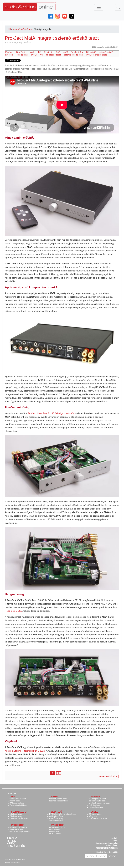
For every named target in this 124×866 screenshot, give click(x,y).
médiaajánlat (112, 845)
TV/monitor (57, 825)
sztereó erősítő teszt (23, 29)
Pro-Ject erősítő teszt (96, 55)
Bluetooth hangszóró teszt (99, 803)
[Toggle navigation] (98, 7)
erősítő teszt (22, 55)
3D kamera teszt (95, 814)
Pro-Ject (9, 52)
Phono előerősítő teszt (18, 805)
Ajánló (11, 838)
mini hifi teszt (15, 801)
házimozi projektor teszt (19, 827)
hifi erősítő (91, 52)
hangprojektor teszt (96, 807)
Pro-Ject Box (77, 52)
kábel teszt (93, 816)
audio (32, 52)
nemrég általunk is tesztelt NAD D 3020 (25, 750)
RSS (116, 841)
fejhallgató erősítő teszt (19, 818)
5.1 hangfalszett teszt (97, 799)
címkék (114, 838)
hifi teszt (9, 55)
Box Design (21, 52)
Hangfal (96, 796)
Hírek (10, 843)
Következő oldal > (108, 776)
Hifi (9, 29)
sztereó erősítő (106, 52)
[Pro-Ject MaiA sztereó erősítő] (62, 201)
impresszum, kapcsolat (107, 843)
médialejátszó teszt (56, 816)
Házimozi (56, 796)
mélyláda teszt (94, 805)
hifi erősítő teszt (53, 55)
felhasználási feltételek (107, 848)
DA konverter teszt (17, 803)
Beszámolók (15, 846)
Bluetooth (48, 52)
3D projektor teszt (17, 829)
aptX (65, 52)
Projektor (17, 825)
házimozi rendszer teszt (58, 801)
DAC (58, 52)
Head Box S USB (13, 611)
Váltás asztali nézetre (15, 859)
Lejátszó (56, 812)
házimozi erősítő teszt (58, 799)
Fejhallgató (18, 812)
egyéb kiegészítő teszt (98, 818)
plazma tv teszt (55, 829)
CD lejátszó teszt (56, 818)
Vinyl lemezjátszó (56, 820)
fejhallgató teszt (16, 814)
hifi (39, 52)
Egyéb (94, 812)
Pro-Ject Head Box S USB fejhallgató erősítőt (51, 413)
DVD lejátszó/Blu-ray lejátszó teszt (62, 814)
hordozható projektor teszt (20, 831)
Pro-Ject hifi (37, 55)
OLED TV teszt (55, 834)
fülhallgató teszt (16, 816)
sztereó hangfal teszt (97, 801)
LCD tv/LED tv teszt (57, 827)
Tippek (11, 841)
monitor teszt (54, 831)
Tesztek (11, 793)
